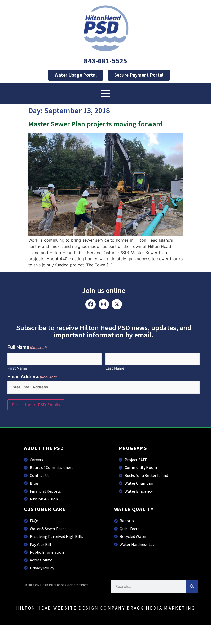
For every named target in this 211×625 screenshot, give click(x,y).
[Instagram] (104, 304)
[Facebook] (90, 304)
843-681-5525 (105, 60)
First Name (17, 368)
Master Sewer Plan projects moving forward (95, 123)
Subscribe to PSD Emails (36, 404)
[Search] (192, 586)
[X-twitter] (117, 304)
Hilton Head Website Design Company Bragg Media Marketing (105, 608)
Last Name (115, 368)
